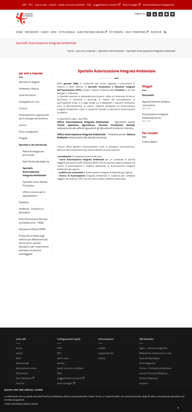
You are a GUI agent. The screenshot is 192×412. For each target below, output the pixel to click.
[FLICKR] (166, 14)
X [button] (178, 408)
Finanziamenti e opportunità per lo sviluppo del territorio (34, 116)
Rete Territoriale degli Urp (36, 161)
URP (24, 5)
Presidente (32, 32)
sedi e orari (41, 5)
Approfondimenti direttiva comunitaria (156, 103)
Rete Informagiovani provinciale (33, 153)
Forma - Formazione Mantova (155, 368)
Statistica (24, 202)
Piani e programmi (28, 132)
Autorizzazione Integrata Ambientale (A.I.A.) (155, 116)
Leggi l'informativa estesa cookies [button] (21, 403)
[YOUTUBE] (155, 14)
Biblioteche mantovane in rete (155, 353)
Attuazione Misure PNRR (32, 229)
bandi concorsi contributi (71, 5)
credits (101, 348)
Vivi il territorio (136, 32)
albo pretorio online (90, 32)
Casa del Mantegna (149, 358)
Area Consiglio (130, 5)
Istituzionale (67, 32)
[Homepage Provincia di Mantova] (24, 18)
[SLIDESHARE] (160, 14)
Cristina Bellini (149, 142)
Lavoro (22, 125)
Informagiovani (147, 363)
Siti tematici (116, 32)
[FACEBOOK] (149, 14)
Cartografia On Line (29, 102)
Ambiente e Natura (29, 88)
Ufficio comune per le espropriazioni (34, 193)
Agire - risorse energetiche (153, 348)
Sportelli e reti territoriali (33, 145)
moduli (52, 5)
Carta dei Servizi (27, 95)
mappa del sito (106, 353)
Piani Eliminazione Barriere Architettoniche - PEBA (33, 221)
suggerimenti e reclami (105, 5)
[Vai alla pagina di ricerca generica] (165, 32)
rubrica (101, 358)
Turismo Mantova (148, 378)
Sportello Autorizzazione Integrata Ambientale (34, 171)
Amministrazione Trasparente (158, 5)
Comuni (23, 108)
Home (70, 51)
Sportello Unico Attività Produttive (35, 183)
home (19, 32)
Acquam (143, 383)
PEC (31, 5)
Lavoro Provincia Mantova (153, 373)
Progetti (23, 138)
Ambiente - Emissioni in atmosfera (31, 210)
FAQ (89, 5)
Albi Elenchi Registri (29, 82)
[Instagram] (172, 14)
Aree (54, 32)
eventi (45, 32)
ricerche (156, 32)
